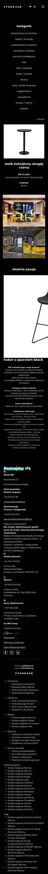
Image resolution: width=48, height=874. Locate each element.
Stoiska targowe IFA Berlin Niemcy (24, 847)
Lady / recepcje (24, 68)
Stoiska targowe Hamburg (21, 797)
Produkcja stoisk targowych (25, 690)
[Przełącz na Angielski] (34, 6)
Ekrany (24, 79)
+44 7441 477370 (12, 561)
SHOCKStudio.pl (27, 668)
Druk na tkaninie (16, 748)
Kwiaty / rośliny (24, 102)
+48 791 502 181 (11, 497)
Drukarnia (12, 698)
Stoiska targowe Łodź (18, 780)
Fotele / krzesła (24, 74)
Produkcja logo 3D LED (23, 704)
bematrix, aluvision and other (26, 740)
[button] (43, 6)
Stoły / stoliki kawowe (24, 85)
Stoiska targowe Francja (19, 794)
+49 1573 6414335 (12, 584)
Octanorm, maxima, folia (23, 737)
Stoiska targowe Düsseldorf (21, 800)
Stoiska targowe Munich (20, 771)
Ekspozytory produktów (24, 33)
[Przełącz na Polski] (30, 6)
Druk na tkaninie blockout (24, 701)
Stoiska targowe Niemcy (24, 717)
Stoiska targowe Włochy (20, 806)
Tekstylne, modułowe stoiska (26, 734)
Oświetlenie (24, 97)
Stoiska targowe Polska (23, 720)
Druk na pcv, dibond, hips (24, 707)
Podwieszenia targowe (24, 45)
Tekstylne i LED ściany (22, 710)
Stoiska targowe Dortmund (21, 788)
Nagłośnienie (24, 91)
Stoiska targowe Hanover (20, 774)
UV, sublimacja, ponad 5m (24, 754)
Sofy (24, 62)
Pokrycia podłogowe (24, 56)
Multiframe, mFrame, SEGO (25, 743)
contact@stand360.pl (13, 380)
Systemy (12, 731)
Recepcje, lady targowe (23, 687)
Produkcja (13, 681)
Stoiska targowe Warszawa (21, 791)
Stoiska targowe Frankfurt (20, 783)
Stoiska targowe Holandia (20, 809)
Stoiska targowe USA (22, 726)
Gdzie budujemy (12, 765)
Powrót (40, 119)
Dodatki (24, 108)
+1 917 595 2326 (11, 608)
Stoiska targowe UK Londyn (25, 723)
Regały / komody (24, 39)
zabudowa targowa (24, 50)
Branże (11, 714)
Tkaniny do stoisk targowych (26, 760)
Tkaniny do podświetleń (23, 751)
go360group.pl (27, 666)
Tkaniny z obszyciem (22, 757)
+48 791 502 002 (11, 514)
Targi (6, 814)
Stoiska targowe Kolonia (19, 785)
